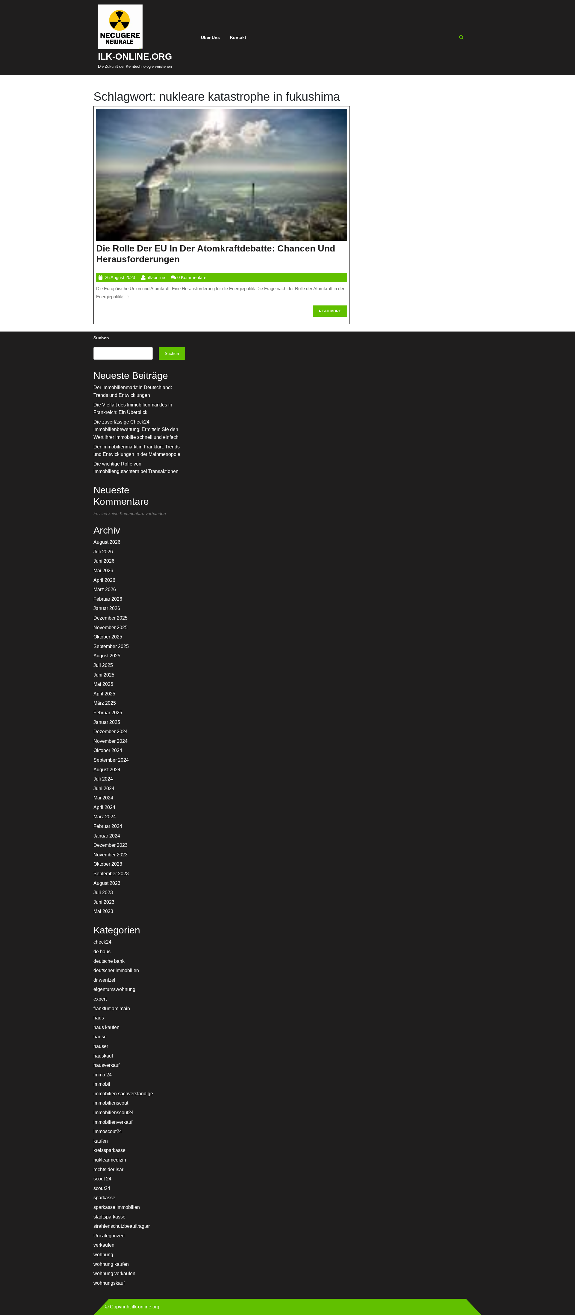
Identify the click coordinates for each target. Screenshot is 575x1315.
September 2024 (111, 760)
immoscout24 (107, 1131)
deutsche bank (109, 961)
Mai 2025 (103, 684)
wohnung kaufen (111, 1264)
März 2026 (104, 589)
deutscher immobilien (116, 970)
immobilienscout (110, 1102)
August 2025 (106, 655)
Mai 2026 (103, 570)
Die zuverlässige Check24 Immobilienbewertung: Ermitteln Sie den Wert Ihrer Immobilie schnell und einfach (135, 429)
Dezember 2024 (110, 731)
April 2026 (104, 580)
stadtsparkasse (109, 1216)
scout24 (101, 1188)
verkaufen (103, 1245)
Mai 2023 (103, 911)
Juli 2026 (103, 551)
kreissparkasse (109, 1150)
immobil (101, 1084)
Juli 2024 (103, 778)
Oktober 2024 (107, 750)
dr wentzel (104, 980)
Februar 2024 (107, 826)
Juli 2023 (103, 892)
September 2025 (111, 646)
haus (98, 1017)
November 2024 (110, 741)
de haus (102, 951)
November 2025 (110, 627)
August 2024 (106, 769)
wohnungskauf (109, 1283)
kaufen (100, 1141)
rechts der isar (108, 1169)
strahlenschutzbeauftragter (121, 1226)
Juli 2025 (103, 665)
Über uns (210, 37)
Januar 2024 (106, 835)
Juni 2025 (103, 674)
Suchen (101, 337)
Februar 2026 (107, 599)
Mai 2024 (103, 797)
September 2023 (111, 873)
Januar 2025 (106, 722)
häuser (100, 1046)
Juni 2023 (103, 902)
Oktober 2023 (107, 864)
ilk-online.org (135, 56)
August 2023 (106, 883)
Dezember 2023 (110, 845)
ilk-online (156, 277)
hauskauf (103, 1055)
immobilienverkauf (112, 1122)
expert (100, 998)
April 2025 (104, 693)
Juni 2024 (103, 788)
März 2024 (104, 816)
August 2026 (106, 542)
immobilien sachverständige (123, 1093)
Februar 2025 (107, 712)
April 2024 (104, 807)
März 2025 (104, 703)
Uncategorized (109, 1235)
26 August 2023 (120, 277)
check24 (102, 942)
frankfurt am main (111, 1008)
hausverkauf (106, 1065)
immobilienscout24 (113, 1112)
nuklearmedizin (109, 1159)
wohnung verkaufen (114, 1273)
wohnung (103, 1254)
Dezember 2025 (110, 617)
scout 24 (102, 1178)
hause (100, 1036)
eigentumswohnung (114, 989)
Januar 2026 (106, 608)
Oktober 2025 (107, 636)
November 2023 (110, 854)
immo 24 (102, 1074)
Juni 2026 (103, 561)
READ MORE (333, 313)
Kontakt (238, 37)
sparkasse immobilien (116, 1207)
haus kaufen (106, 1027)
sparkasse (104, 1197)
